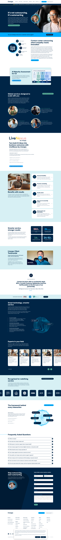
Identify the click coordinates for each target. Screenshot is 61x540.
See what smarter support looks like (14, 25)
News (39, 520)
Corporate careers (41, 525)
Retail (32, 522)
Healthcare (32, 519)
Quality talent (25, 524)
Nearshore (17, 526)
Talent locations (18, 523)
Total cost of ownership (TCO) (26, 522)
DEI (39, 528)
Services (9, 517)
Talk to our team (44, 1)
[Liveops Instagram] (12, 534)
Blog (47, 522)
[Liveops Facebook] (8, 534)
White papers (48, 520)
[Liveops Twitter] (10, 534)
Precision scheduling (26, 520)
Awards (40, 522)
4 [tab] (31, 290)
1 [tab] (29, 290)
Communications (33, 528)
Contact (40, 519)
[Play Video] (40, 257)
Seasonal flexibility (25, 519)
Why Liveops (25, 517)
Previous (48, 369)
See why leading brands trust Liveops (47, 378)
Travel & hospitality (33, 525)
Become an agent (50, 1)
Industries (32, 517)
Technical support (10, 520)
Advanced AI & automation (25, 528)
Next (51, 369)
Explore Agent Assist (44, 4)
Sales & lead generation (11, 522)
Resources (48, 517)
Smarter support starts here (49, 405)
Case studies (48, 519)
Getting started (18, 519)
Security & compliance (26, 526)
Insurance (32, 520)
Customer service (21, 108)
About (40, 517)
